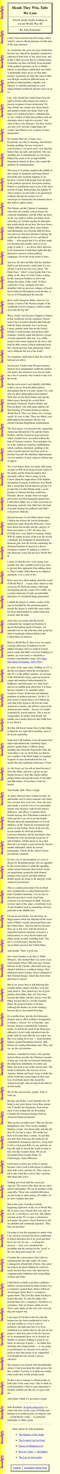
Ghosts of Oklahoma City (31, 1445)
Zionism (17, 1467)
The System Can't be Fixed (32, 1440)
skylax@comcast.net (33, 1407)
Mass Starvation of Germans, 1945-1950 (27, 660)
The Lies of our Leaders (30, 1457)
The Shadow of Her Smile (31, 1434)
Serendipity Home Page (35, 1467)
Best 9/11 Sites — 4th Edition (33, 1451)
